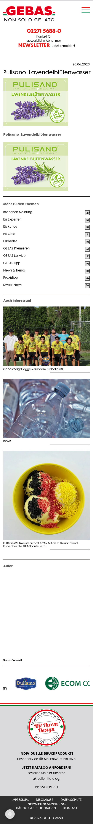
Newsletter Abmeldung (46, 804)
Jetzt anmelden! (46, 45)
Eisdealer (10, 241)
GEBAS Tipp (11, 263)
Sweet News (12, 285)
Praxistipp (10, 277)
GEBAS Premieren (16, 248)
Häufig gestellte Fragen (36, 808)
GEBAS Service (14, 256)
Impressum (20, 800)
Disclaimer (44, 800)
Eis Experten (12, 219)
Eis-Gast (9, 234)
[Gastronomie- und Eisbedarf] (29, 13)
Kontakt (70, 808)
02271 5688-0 (44, 30)
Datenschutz (71, 800)
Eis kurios (10, 226)
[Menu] (86, 10)
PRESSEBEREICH (46, 787)
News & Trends (14, 270)
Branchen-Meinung (17, 212)
